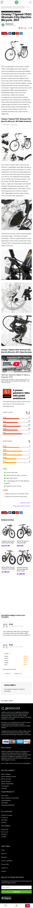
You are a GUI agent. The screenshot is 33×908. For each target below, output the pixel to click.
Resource (4, 857)
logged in (15, 689)
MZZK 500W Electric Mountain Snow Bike (8, 568)
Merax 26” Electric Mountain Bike (23, 542)
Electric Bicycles (6, 781)
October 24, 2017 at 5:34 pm (16, 647)
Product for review (6, 815)
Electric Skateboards (7, 784)
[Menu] (2, 2)
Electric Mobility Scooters (8, 776)
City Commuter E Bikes (18, 7)
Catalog (3, 822)
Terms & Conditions (6, 861)
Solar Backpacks (6, 800)
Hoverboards (5, 786)
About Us (3, 853)
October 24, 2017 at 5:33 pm (16, 626)
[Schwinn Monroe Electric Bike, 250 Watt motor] (24, 551)
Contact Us (4, 817)
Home (2, 7)
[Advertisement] (16, 595)
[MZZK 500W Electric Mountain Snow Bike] (9, 551)
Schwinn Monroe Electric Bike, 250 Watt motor (22, 569)
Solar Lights (4, 803)
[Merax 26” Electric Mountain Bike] (24, 525)
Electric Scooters (6, 779)
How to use (4, 832)
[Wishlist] (5, 906)
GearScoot (9, 24)
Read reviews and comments (21, 506)
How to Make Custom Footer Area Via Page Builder (15, 763)
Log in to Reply (8, 622)
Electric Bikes (8, 7)
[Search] (30, 2)
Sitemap (3, 871)
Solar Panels (4, 795)
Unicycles (4, 788)
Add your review (25, 503)
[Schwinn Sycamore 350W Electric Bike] (9, 525)
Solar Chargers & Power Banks (10, 798)
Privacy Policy (5, 864)
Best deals (4, 820)
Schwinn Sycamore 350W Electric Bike (8, 542)
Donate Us (4, 834)
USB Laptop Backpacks (7, 805)
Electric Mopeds (6, 774)
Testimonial (4, 829)
